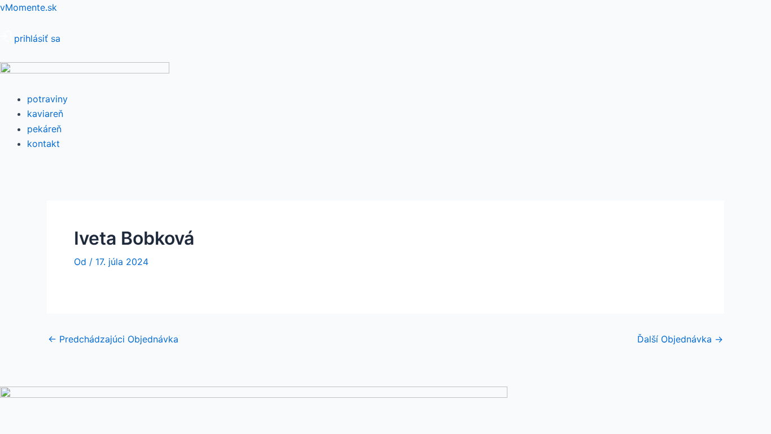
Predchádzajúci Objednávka (113, 339)
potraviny (47, 99)
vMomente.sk (28, 7)
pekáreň (44, 128)
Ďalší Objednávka (680, 339)
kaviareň (45, 113)
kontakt (43, 143)
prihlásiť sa (37, 38)
